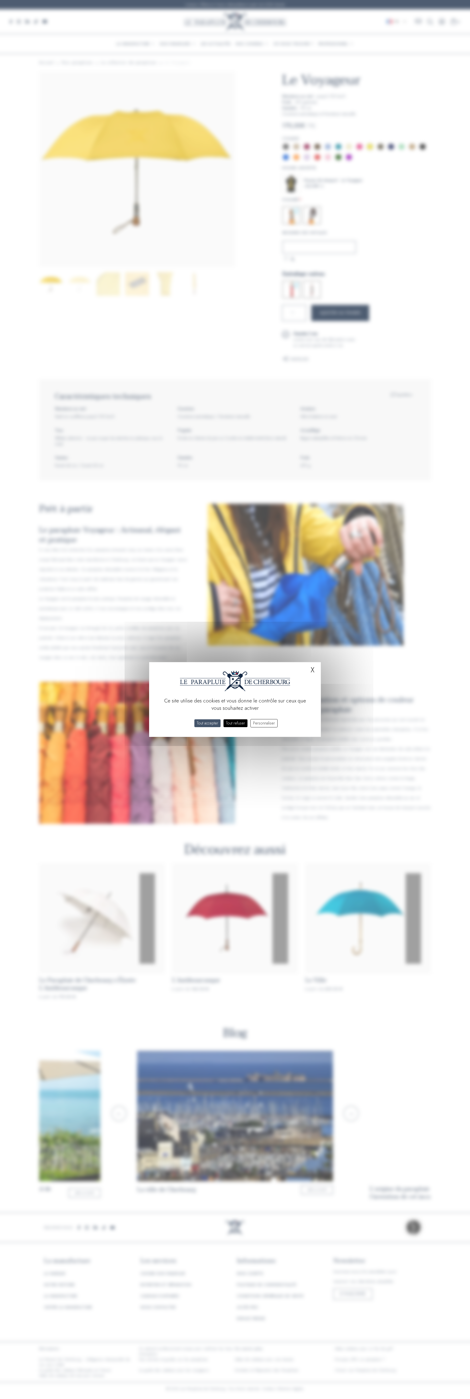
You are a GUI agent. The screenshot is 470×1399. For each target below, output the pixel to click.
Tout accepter (207, 723)
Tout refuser (235, 723)
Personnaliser (264, 723)
